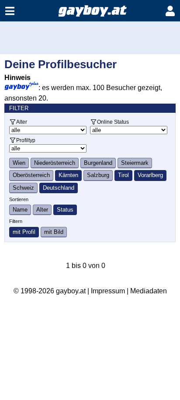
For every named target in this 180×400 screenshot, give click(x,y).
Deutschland (58, 187)
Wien (19, 163)
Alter (21, 122)
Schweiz (23, 187)
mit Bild (53, 232)
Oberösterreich (31, 175)
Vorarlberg (150, 175)
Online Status (113, 122)
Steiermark (135, 163)
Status (65, 209)
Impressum (108, 291)
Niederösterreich (54, 163)
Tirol (123, 175)
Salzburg (98, 175)
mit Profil (24, 232)
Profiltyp (25, 140)
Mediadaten (148, 291)
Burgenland (98, 163)
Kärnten (68, 175)
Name (20, 209)
